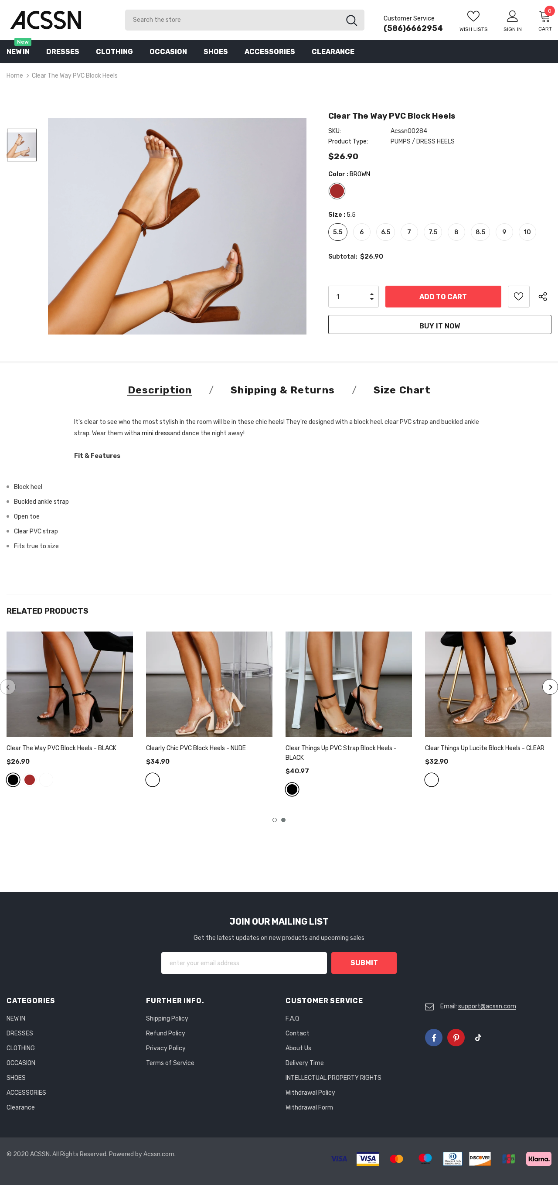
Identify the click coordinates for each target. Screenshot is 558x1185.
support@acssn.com (487, 1006)
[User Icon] (512, 16)
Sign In (513, 29)
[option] (177, 226)
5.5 (338, 232)
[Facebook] (433, 1037)
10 (527, 232)
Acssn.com (158, 1154)
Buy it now (439, 326)
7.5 (433, 232)
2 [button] (283, 820)
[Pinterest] (456, 1037)
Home (15, 75)
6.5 (385, 232)
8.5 (480, 232)
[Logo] (59, 20)
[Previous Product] (8, 687)
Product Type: (348, 141)
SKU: (334, 131)
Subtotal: (342, 256)
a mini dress (153, 433)
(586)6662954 (413, 28)
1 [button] (274, 820)
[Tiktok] (478, 1037)
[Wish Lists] (519, 296)
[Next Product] (550, 687)
